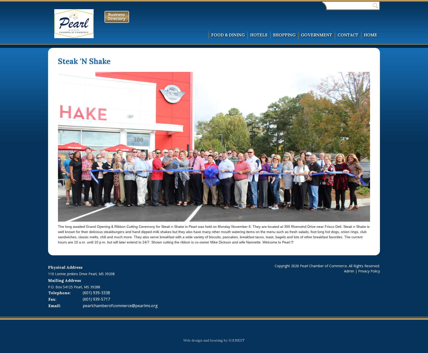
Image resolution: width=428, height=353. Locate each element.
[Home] (76, 23)
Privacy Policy (369, 271)
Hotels (259, 35)
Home (370, 35)
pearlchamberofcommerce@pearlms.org (120, 305)
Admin (349, 271)
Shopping (284, 35)
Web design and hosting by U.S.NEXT (214, 340)
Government (316, 35)
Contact (348, 35)
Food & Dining (228, 35)
